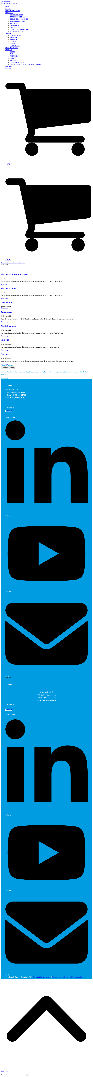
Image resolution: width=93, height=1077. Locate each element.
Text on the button (8, 368)
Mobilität (5, 340)
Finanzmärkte (8, 288)
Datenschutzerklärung (60, 977)
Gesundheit (7, 302)
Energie (5, 354)
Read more (4, 284)
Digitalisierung (8, 326)
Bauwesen (6, 312)
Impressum (47, 977)
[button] (13, 263)
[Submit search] (28, 1075)
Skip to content (5, 2)
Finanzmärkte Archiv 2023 (14, 274)
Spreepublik (37, 977)
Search (3, 1075)
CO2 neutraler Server (77, 977)
